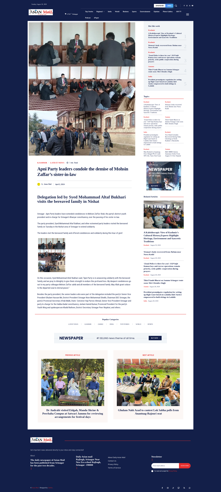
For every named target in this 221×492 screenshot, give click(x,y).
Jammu (151, 66)
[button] (176, 5)
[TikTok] (173, 488)
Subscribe (185, 466)
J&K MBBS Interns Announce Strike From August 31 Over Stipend (173, 154)
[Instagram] (187, 5)
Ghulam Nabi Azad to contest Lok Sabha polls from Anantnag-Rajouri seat (148, 412)
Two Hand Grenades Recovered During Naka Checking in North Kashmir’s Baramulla (173, 137)
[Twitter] (189, 5)
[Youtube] (192, 5)
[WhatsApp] (129, 184)
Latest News (57, 163)
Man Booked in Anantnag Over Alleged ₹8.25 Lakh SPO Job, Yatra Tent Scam (152, 154)
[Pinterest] (124, 184)
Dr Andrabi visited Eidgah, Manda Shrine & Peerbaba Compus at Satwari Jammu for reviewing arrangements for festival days (72, 413)
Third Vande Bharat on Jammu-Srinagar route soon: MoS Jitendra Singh (163, 71)
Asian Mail (47, 184)
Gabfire (50, 488)
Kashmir (42, 163)
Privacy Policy (173, 471)
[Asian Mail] (39, 184)
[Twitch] (179, 488)
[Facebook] (184, 5)
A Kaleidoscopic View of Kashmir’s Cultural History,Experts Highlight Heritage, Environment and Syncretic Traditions (165, 35)
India (150, 76)
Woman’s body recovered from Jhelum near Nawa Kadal (173, 106)
